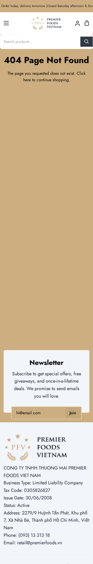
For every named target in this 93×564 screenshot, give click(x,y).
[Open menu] (4, 23)
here (27, 80)
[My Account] (75, 23)
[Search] (86, 42)
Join (72, 413)
